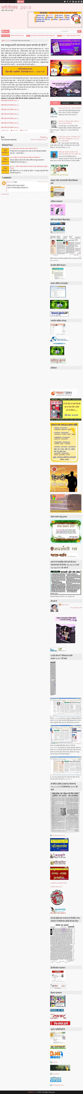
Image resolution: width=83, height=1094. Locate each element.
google (70, 1)
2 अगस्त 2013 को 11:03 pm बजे (42, 181)
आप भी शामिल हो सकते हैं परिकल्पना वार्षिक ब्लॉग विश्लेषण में (36, 35)
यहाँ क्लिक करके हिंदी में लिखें (59, 883)
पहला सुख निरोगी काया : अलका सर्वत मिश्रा (70, 108)
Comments (65, 103)
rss (73, 1)
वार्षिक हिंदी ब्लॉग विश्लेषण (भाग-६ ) (10, 123)
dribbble (78, 1)
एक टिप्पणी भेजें (5, 194)
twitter (64, 1)
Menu (21, 1)
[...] (24, 153)
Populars (55, 103)
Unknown (10, 182)
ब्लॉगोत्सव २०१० (32, 1092)
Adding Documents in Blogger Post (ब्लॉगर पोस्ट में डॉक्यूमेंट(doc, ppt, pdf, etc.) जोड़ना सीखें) (70, 139)
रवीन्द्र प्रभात (15, 130)
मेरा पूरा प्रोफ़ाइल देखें (75, 608)
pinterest (81, 1)
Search (79, 31)
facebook (67, 1)
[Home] (3, 41)
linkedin (76, 1)
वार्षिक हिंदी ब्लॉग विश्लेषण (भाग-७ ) (10, 127)
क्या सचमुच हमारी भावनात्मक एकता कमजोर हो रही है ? (24, 45)
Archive (76, 103)
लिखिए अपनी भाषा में (57, 887)
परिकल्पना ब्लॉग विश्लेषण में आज (11, 35)
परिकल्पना (49, 15)
